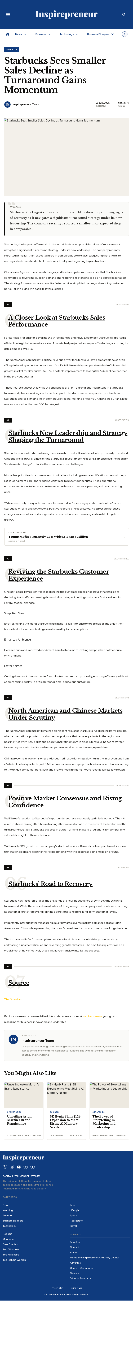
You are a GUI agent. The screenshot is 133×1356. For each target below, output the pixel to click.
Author (74, 1252)
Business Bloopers (13, 1220)
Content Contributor (81, 1268)
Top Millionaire (11, 1254)
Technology (9, 1225)
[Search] (124, 14)
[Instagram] (26, 1167)
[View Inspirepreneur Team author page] (7, 104)
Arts (72, 1205)
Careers (74, 1273)
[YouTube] (19, 1167)
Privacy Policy (57, 1288)
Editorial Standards (80, 1278)
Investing (8, 1210)
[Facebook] (32, 1167)
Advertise (75, 1262)
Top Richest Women (14, 1259)
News (6, 1205)
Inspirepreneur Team (26, 104)
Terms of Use (76, 1288)
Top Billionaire (11, 1249)
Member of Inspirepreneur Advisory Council (94, 1257)
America (11, 49)
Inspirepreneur (92, 1016)
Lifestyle (74, 1210)
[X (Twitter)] (5, 1167)
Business (7, 1215)
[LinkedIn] (12, 1167)
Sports (73, 1215)
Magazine (8, 1239)
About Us (75, 1242)
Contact (74, 1247)
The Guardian (12, 999)
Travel (73, 1225)
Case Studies (10, 1244)
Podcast (7, 1233)
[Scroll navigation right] (124, 34)
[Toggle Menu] (8, 14)
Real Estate (76, 1220)
